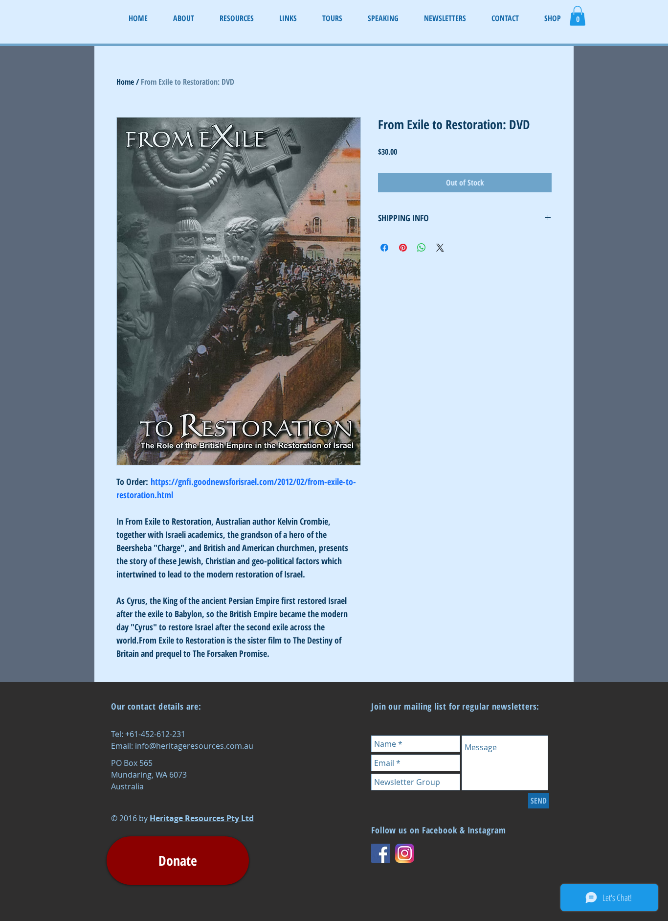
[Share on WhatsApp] (421, 247)
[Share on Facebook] (384, 247)
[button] (577, 16)
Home (125, 81)
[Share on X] (440, 247)
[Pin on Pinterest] (403, 247)
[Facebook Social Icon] (380, 853)
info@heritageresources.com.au (194, 745)
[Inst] (404, 853)
